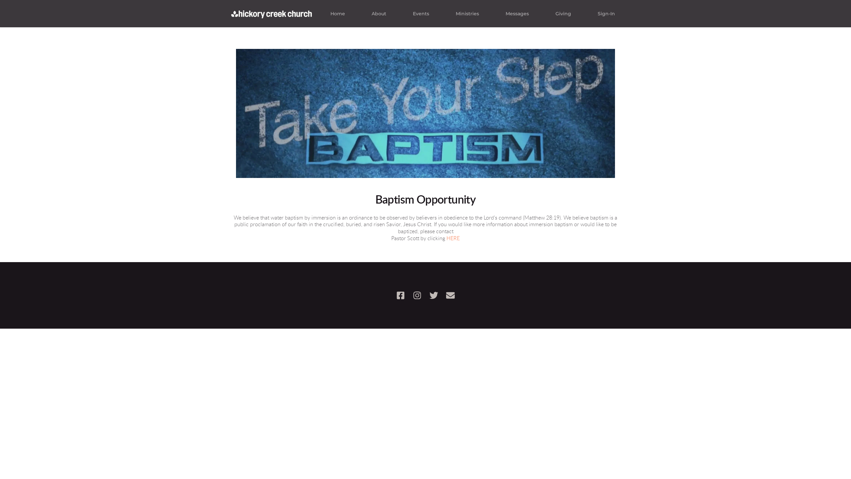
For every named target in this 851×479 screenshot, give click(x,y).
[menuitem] (337, 13)
